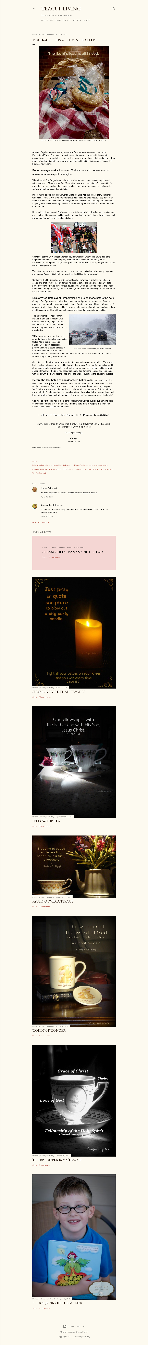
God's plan (66, 465)
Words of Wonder (49, 1030)
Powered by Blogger (76, 1326)
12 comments (54, 557)
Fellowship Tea (46, 821)
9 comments (44, 1036)
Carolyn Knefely (49, 505)
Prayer (52, 469)
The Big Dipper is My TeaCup (57, 1159)
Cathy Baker (47, 488)
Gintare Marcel (82, 1332)
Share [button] (34, 461)
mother (90, 465)
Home (44, 20)
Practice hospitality (40, 469)
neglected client (100, 465)
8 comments (44, 1308)
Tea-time (96, 469)
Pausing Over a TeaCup (53, 901)
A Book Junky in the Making (57, 1303)
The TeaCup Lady (39, 473)
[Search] (114, 8)
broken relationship (46, 465)
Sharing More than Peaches (58, 691)
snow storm (87, 469)
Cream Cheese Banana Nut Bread (72, 552)
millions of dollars (79, 465)
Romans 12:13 (61, 469)
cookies (58, 465)
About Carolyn (72, 20)
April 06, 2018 (47, 497)
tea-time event (107, 469)
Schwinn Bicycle (74, 469)
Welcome (55, 20)
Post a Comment (40, 523)
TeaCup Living (61, 8)
